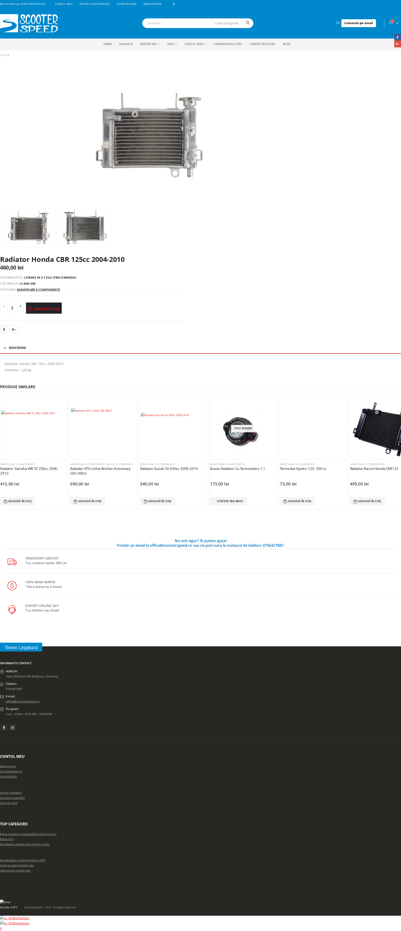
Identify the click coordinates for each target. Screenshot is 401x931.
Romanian (21, 918)
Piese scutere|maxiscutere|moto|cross (28, 834)
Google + (14, 329)
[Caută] (248, 23)
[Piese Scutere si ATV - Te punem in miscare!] (29, 23)
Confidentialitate (228, 44)
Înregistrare (152, 4)
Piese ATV (7, 839)
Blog (287, 44)
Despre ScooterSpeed (94, 4)
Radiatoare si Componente (38, 290)
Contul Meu (63, 4)
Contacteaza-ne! (262, 44)
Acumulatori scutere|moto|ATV (22, 860)
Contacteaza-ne (11, 771)
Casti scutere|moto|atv (17, 865)
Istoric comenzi (11, 793)
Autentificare (126, 4)
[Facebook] (174, 4)
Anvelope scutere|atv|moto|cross (24, 844)
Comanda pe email (358, 23)
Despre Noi (8, 766)
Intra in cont (9, 803)
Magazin (126, 44)
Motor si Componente (121, 464)
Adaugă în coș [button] (20, 501)
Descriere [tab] (17, 347)
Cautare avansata (12, 798)
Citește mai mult (230, 501)
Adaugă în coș (46, 309)
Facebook (4, 329)
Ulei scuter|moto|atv (15, 870)
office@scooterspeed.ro (22, 701)
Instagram (12, 727)
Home (107, 44)
